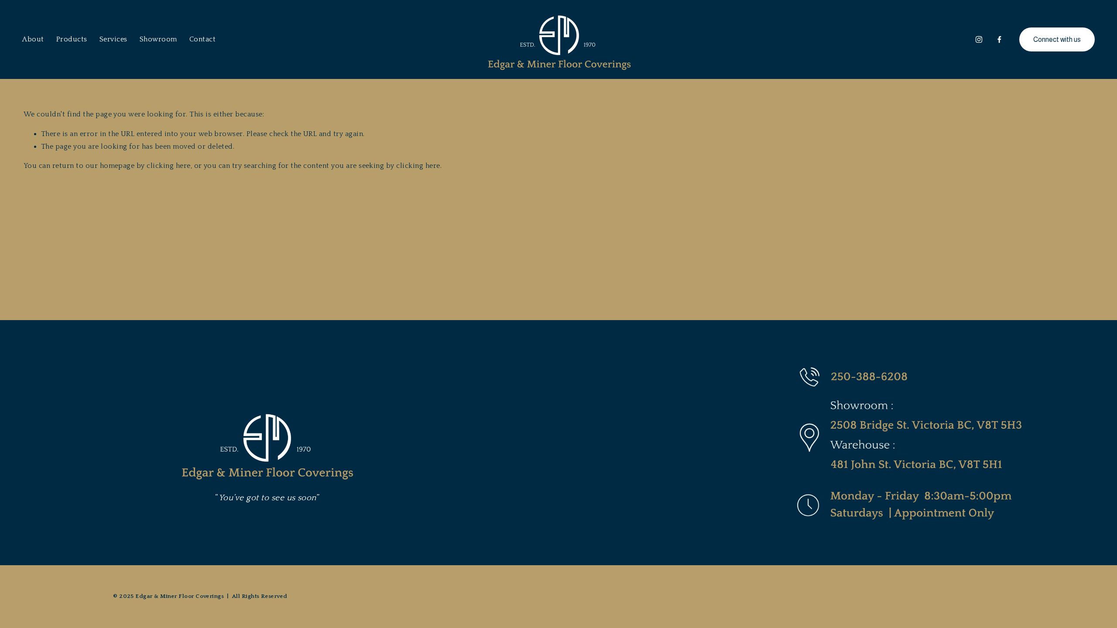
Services (113, 39)
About (33, 39)
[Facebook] (999, 39)
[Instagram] (979, 39)
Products (71, 39)
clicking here (168, 166)
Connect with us (1057, 39)
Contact (202, 39)
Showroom (158, 39)
